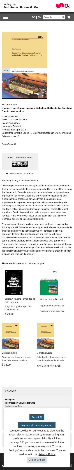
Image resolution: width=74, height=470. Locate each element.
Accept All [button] (37, 417)
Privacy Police (46, 454)
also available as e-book (21, 173)
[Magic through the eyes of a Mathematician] (21, 282)
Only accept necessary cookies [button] (36, 425)
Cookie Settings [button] (37, 459)
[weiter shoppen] (67, 17)
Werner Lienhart (48, 299)
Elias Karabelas (9, 104)
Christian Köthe (9, 353)
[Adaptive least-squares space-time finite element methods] (18, 336)
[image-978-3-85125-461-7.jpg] (24, 65)
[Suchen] (63, 17)
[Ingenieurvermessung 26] (56, 282)
